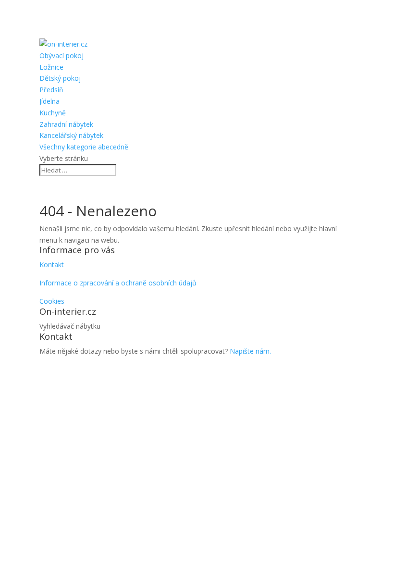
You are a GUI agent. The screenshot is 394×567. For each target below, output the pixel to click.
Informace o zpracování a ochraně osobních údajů (118, 282)
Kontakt (51, 264)
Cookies (51, 301)
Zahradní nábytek (66, 124)
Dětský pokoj (60, 78)
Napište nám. (250, 351)
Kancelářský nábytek (71, 135)
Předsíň (51, 89)
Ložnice (51, 67)
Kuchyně (52, 112)
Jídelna (49, 101)
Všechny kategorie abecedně (83, 146)
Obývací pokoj (61, 55)
